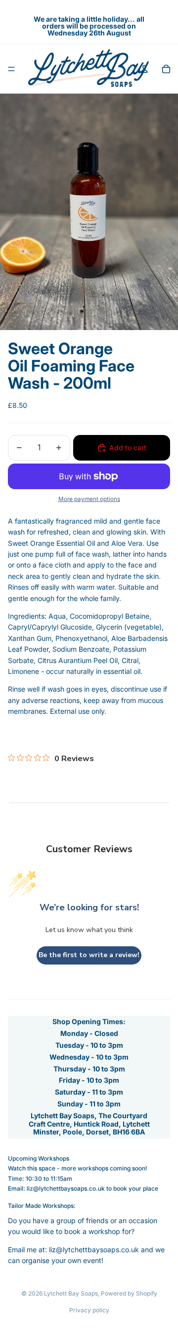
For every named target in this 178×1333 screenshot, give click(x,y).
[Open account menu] (144, 69)
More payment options (89, 499)
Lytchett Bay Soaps (71, 1293)
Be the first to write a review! (89, 955)
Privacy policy (89, 1310)
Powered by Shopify (129, 1293)
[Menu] (11, 69)
